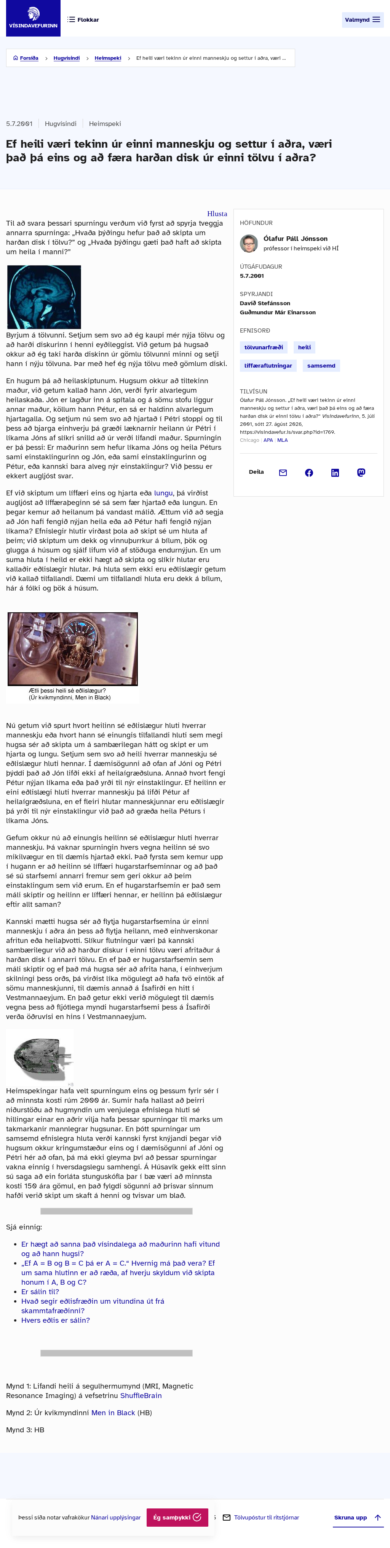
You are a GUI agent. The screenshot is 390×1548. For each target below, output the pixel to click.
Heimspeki (108, 58)
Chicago (249, 440)
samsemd (321, 365)
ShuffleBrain (141, 1395)
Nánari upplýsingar (116, 1517)
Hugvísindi (67, 58)
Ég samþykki (172, 1517)
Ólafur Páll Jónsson (296, 238)
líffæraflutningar (268, 365)
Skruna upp (350, 1517)
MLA (282, 440)
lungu (163, 493)
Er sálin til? (40, 1291)
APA (268, 440)
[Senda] (283, 472)
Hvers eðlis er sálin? (55, 1320)
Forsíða (29, 58)
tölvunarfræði (264, 347)
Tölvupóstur (266, 1517)
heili (304, 347)
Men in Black (113, 1412)
